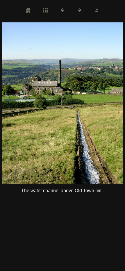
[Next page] (87, 103)
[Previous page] (26, 103)
